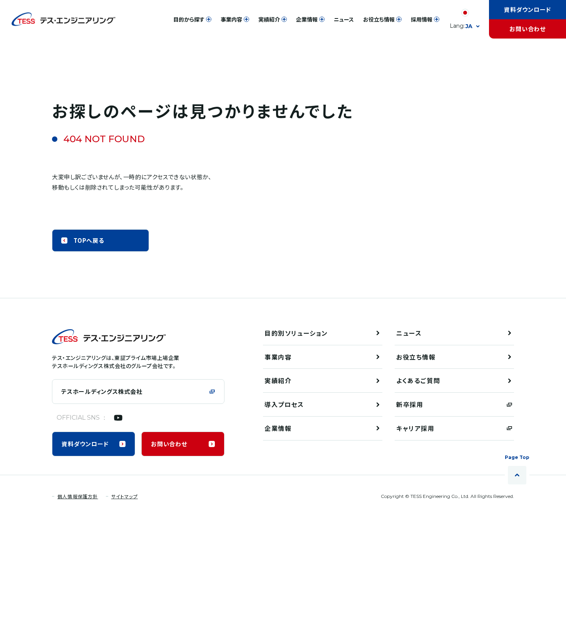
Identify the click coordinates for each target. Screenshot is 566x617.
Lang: (461, 26)
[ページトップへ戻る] (517, 475)
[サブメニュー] (208, 19)
